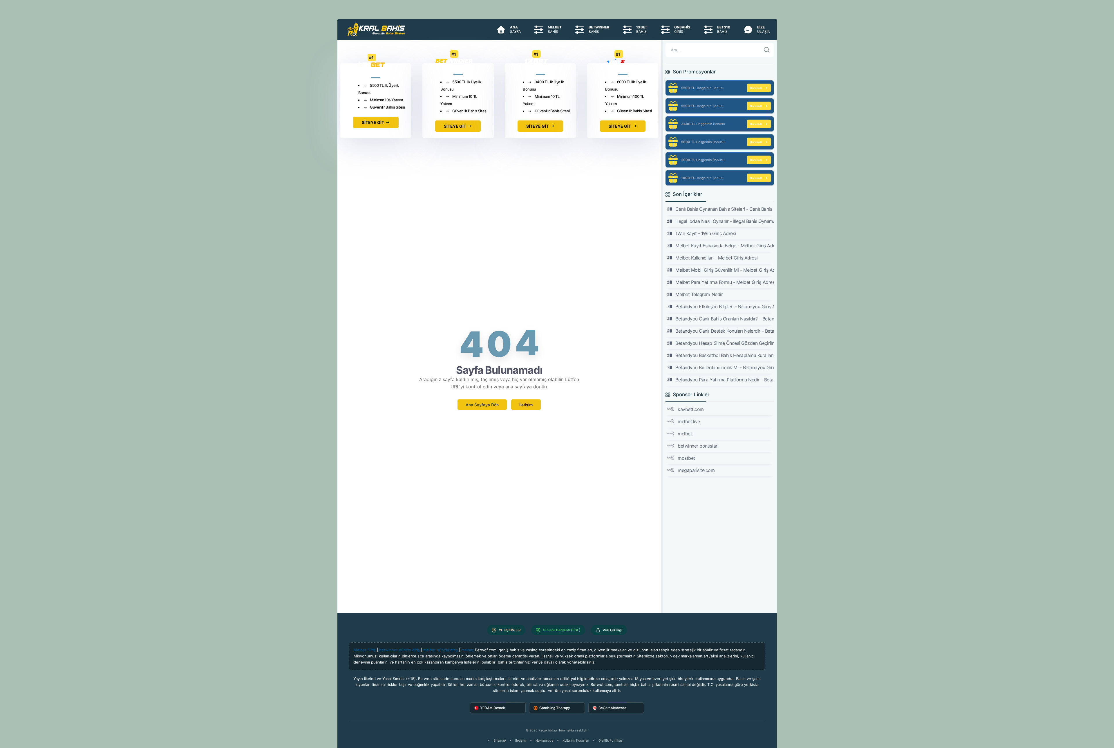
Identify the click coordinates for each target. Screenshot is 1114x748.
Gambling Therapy (554, 708)
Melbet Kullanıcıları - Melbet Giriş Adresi (716, 258)
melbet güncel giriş (440, 650)
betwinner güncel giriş (399, 650)
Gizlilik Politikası (610, 740)
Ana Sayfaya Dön (482, 404)
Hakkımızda (544, 740)
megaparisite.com (696, 470)
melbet (685, 434)
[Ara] (766, 50)
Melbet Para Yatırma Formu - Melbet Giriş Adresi (724, 282)
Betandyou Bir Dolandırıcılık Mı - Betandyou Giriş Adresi (724, 367)
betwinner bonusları (698, 446)
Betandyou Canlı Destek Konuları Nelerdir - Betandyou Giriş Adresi (724, 331)
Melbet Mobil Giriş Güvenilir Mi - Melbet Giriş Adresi (724, 270)
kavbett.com (691, 409)
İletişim (526, 404)
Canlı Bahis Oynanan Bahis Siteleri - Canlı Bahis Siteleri (724, 209)
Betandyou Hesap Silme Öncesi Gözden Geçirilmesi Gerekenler (724, 343)
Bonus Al (756, 88)
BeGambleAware (612, 708)
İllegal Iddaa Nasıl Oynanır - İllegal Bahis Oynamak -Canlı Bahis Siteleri (724, 221)
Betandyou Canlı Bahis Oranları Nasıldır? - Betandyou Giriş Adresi (724, 319)
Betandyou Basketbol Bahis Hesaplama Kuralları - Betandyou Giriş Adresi (724, 355)
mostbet (686, 458)
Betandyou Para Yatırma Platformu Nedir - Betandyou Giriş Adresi (724, 380)
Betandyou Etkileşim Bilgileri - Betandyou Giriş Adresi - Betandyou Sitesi (724, 306)
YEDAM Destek (492, 708)
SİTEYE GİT (373, 122)
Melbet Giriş (365, 650)
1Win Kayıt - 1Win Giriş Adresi (705, 233)
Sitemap (499, 740)
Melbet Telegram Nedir (699, 294)
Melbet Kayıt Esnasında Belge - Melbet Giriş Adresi (724, 245)
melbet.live (689, 421)
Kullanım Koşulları (576, 740)
